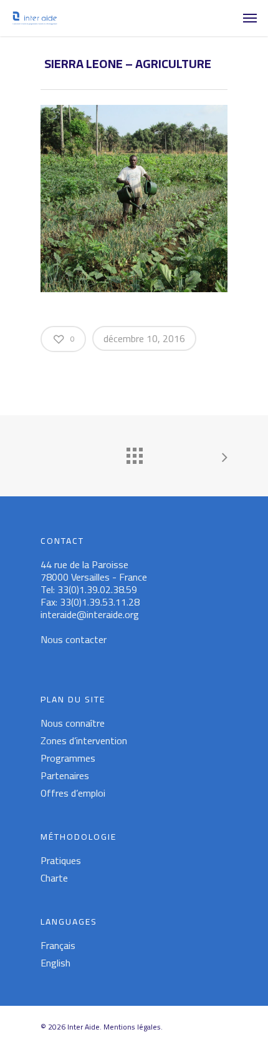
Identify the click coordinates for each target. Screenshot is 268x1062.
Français (58, 945)
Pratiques (61, 860)
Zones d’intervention (84, 740)
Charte (54, 878)
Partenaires (65, 775)
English (55, 962)
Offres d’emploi (73, 793)
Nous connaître (73, 723)
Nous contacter (74, 639)
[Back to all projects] (134, 452)
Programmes (68, 758)
